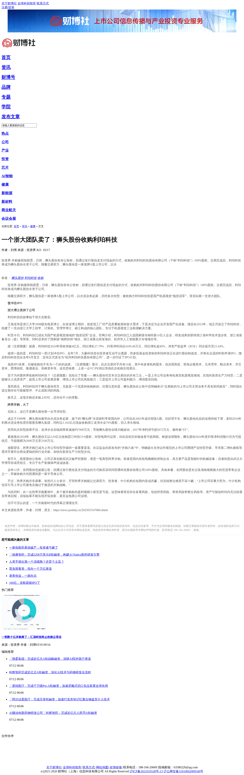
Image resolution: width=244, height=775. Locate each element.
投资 (5, 159)
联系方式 (43, 3)
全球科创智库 (27, 3)
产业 (5, 150)
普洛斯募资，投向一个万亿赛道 (30, 568)
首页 (16, 226)
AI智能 (7, 176)
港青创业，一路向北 (23, 575)
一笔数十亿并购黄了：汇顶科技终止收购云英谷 (32, 636)
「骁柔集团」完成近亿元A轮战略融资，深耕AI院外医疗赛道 (50, 658)
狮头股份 (17, 278)
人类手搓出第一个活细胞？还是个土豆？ (36, 561)
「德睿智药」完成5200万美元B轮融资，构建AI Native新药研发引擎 (54, 554)
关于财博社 (9, 3)
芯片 (5, 167)
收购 (40, 278)
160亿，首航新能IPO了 (24, 582)
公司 (5, 142)
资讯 (24, 226)
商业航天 (9, 210)
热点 (5, 133)
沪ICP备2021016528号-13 (146, 771)
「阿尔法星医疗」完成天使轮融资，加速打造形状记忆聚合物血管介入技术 (59, 699)
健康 (5, 184)
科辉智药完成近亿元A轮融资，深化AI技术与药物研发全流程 (50, 672)
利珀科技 (30, 278)
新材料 (7, 202)
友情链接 (116, 767)
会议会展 (9, 219)
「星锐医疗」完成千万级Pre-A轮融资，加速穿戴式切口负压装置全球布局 (58, 685)
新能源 (7, 193)
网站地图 (102, 767)
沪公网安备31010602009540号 (183, 771)
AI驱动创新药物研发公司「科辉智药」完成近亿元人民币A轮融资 (53, 712)
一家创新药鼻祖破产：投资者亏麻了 (33, 547)
